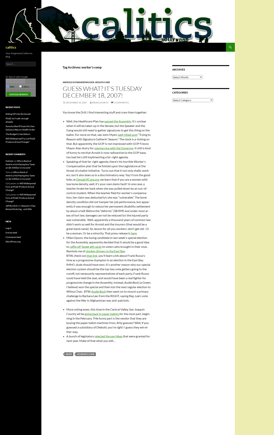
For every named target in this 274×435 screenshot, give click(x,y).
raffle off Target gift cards (86, 246)
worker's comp (86, 354)
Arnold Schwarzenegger (78, 82)
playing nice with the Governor (113, 148)
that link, (92, 255)
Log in (8, 228)
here (134, 233)
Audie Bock (98, 291)
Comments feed (13, 237)
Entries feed (11, 232)
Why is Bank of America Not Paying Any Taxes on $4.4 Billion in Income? (20, 164)
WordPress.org (13, 241)
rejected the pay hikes (109, 336)
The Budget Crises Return (18, 134)
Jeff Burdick (11, 205)
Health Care (102, 82)
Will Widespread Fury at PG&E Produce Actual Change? (21, 186)
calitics (11, 47)
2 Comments (121, 102)
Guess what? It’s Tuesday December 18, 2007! (102, 92)
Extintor (10, 161)
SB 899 (69, 354)
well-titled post (128, 134)
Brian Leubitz (100, 102)
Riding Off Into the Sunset (18, 114)
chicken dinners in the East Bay (105, 251)
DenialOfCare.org (87, 179)
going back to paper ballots (102, 314)
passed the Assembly (117, 121)
